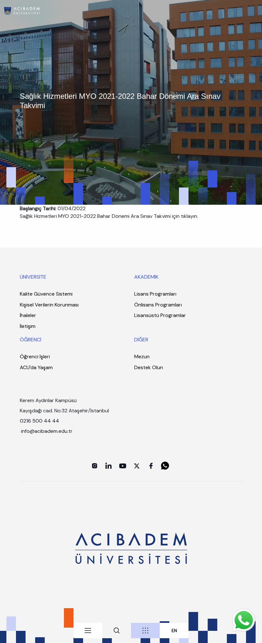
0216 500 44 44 (39, 420)
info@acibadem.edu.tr (47, 431)
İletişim (27, 326)
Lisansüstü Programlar (160, 315)
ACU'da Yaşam (36, 367)
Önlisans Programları (158, 304)
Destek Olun (148, 367)
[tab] (87, 630)
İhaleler (28, 315)
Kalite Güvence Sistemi (46, 293)
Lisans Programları (155, 293)
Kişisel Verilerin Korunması (49, 304)
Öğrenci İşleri (35, 356)
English (174, 630)
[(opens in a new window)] (94, 466)
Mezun (142, 356)
